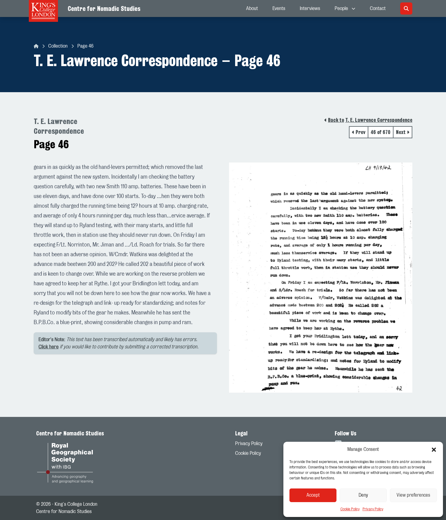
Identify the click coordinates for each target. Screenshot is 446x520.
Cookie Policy (350, 509)
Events (278, 8)
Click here (49, 346)
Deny (363, 495)
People (341, 8)
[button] (434, 450)
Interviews (310, 8)
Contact (378, 8)
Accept (313, 495)
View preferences (413, 495)
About (252, 8)
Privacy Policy (373, 509)
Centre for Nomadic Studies (104, 8)
